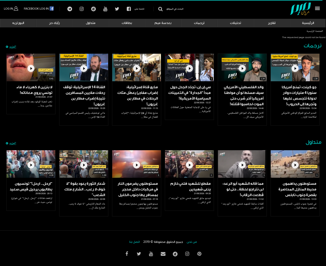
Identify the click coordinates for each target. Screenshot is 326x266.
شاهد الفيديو (295, 67)
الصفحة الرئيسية (314, 31)
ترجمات (199, 23)
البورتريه (18, 23)
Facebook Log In (36, 8)
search (159, 9)
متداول (90, 23)
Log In (9, 8)
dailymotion (93, 9)
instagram (81, 9)
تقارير (272, 23)
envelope (163, 253)
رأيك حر (54, 23)
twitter (117, 9)
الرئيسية (308, 23)
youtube (105, 9)
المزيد (12, 47)
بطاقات (127, 23)
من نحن (192, 242)
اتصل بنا (134, 242)
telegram (70, 9)
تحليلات (235, 23)
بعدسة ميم (163, 23)
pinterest (199, 253)
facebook (129, 9)
